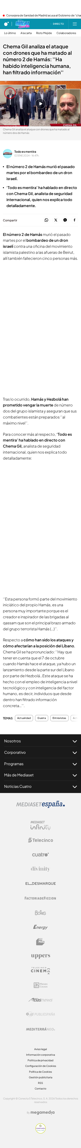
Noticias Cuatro (18, 786)
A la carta (26, 33)
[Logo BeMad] (40, 942)
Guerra (41, 718)
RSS (40, 1083)
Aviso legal (40, 1049)
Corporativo (15, 752)
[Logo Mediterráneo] (40, 1029)
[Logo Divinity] (40, 869)
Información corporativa (40, 1054)
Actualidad (24, 718)
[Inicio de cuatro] (6, 24)
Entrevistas (59, 718)
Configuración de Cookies (40, 1065)
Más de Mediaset (19, 774)
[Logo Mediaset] (40, 806)
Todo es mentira (25, 151)
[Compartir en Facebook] (74, 220)
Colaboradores (66, 33)
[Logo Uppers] (40, 956)
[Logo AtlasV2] (40, 1000)
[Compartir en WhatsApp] (46, 220)
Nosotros (12, 740)
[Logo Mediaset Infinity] (40, 825)
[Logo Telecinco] (40, 840)
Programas (13, 763)
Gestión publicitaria (40, 1077)
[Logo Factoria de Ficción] (40, 898)
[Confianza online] (41, 1132)
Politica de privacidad (40, 1060)
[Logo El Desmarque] (41, 883)
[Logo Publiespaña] (40, 1014)
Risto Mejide (44, 33)
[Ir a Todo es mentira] (22, 24)
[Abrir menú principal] (75, 24)
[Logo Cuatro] (40, 854)
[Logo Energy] (40, 927)
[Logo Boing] (40, 913)
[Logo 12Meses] (41, 985)
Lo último (10, 33)
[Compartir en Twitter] (55, 220)
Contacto (40, 1088)
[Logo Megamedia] (42, 1112)
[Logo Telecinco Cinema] (40, 971)
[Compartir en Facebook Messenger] (65, 220)
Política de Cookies (40, 1071)
